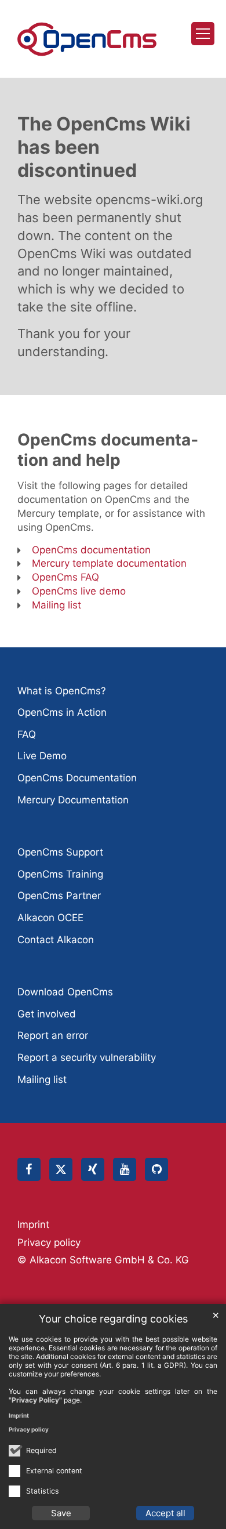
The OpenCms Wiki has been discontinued (104, 147)
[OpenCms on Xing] (92, 1169)
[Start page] (86, 39)
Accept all (165, 1513)
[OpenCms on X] (60, 1169)
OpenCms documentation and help (107, 450)
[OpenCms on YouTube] (124, 1169)
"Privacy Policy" (35, 1400)
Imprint (19, 1415)
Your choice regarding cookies (113, 1319)
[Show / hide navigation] (202, 33)
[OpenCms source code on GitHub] (156, 1169)
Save (61, 1513)
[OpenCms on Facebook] (29, 1169)
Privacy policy (29, 1429)
